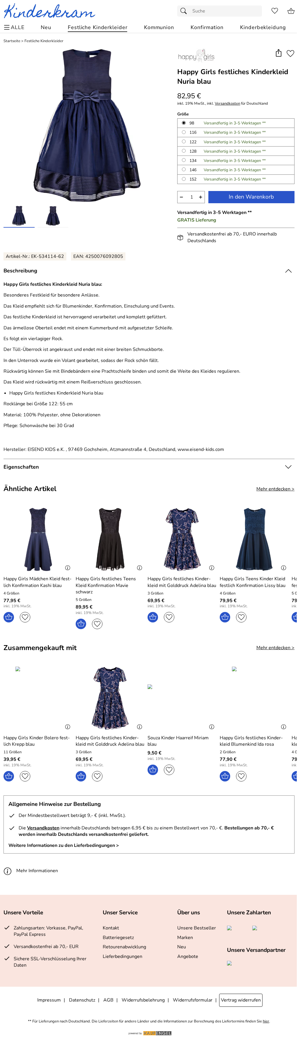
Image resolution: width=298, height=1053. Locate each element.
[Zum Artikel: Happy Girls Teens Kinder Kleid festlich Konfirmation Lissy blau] (254, 539)
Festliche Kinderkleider (43, 41)
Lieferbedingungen (122, 956)
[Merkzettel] (274, 11)
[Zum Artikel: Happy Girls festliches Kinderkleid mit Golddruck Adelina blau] (182, 539)
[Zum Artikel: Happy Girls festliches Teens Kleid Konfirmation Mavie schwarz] (110, 539)
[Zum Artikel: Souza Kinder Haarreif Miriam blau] (182, 698)
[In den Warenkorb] (8, 617)
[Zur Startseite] (51, 11)
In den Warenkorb (251, 197)
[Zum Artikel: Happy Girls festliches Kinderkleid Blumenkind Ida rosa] (254, 698)
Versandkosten (227, 103)
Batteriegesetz (118, 937)
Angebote (187, 956)
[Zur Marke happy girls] (196, 55)
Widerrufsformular (192, 1000)
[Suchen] (185, 11)
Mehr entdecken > (275, 489)
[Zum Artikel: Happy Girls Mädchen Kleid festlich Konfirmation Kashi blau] (38, 539)
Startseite (11, 41)
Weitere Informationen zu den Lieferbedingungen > (63, 845)
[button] (278, 53)
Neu (181, 947)
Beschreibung (20, 270)
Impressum (49, 1000)
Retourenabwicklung (124, 947)
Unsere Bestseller (196, 928)
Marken (185, 937)
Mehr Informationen (37, 871)
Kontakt (111, 928)
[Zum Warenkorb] (291, 11)
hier (266, 1021)
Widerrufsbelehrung (143, 1000)
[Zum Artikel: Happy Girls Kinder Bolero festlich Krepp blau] (38, 698)
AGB (108, 1000)
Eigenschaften (21, 466)
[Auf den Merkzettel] (290, 53)
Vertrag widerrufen (241, 1000)
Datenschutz (82, 1000)
